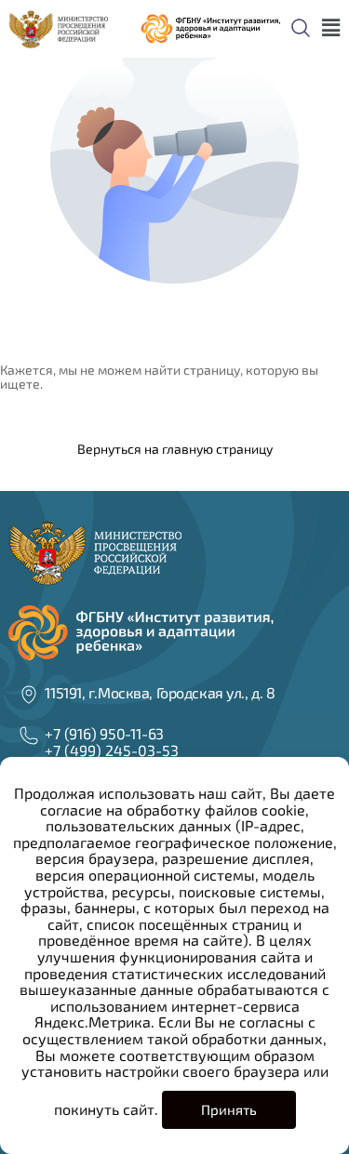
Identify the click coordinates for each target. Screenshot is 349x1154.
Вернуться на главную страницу (175, 449)
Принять (229, 1109)
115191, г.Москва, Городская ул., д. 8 (160, 692)
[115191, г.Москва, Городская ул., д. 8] (29, 694)
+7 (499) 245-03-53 (112, 750)
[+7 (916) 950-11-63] (29, 735)
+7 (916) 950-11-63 (104, 733)
